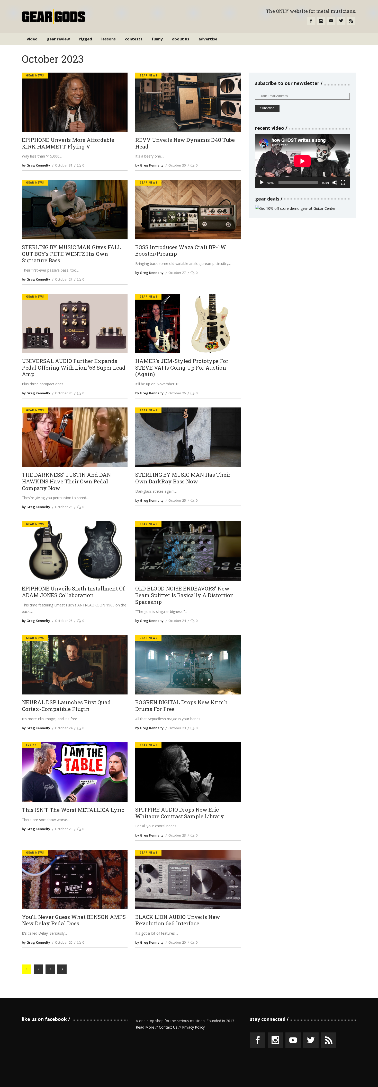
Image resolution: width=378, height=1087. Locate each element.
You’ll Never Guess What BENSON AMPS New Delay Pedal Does (74, 920)
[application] (302, 161)
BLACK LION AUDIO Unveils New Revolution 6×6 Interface (177, 920)
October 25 (63, 507)
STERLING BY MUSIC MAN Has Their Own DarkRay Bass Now (182, 478)
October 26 (63, 393)
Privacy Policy (193, 1027)
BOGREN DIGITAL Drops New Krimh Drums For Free (181, 705)
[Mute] (334, 182)
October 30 (177, 165)
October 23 (177, 728)
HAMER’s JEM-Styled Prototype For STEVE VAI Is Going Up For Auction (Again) (181, 368)
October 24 (177, 620)
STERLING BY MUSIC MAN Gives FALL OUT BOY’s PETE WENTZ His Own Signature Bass (71, 254)
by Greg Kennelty (36, 165)
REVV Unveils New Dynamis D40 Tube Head (185, 143)
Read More (145, 1027)
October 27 (63, 279)
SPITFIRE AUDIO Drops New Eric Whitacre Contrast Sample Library (179, 813)
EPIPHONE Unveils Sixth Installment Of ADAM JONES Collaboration (73, 591)
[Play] (261, 182)
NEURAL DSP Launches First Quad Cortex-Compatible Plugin (66, 705)
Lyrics (31, 745)
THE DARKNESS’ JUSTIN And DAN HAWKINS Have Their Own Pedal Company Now (66, 481)
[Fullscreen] (343, 182)
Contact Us (168, 1027)
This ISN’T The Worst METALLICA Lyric (73, 810)
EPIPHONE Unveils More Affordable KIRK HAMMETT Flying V (68, 143)
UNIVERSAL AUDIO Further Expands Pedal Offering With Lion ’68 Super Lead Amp (73, 368)
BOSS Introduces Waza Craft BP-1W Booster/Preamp (180, 250)
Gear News (35, 75)
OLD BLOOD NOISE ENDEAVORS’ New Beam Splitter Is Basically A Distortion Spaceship (184, 595)
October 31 (63, 165)
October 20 (63, 942)
